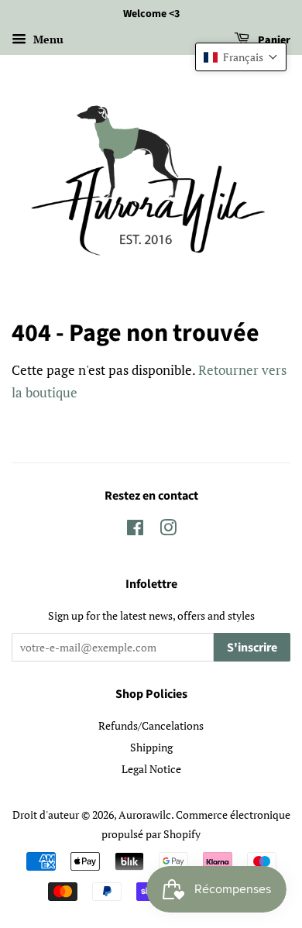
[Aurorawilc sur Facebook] (135, 530)
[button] (241, 56)
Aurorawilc (144, 814)
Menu (46, 39)
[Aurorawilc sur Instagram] (168, 530)
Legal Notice (151, 768)
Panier (273, 40)
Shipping (151, 747)
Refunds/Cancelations (151, 725)
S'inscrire (252, 647)
